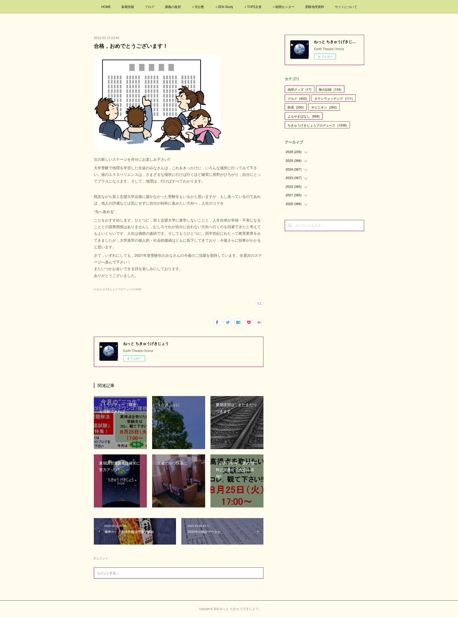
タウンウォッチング (333, 98)
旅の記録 (330, 89)
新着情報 (127, 6)
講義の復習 (173, 6)
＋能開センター (283, 6)
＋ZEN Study (224, 6)
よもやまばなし (304, 116)
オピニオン (324, 107)
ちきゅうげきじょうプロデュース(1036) (118, 289)
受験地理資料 (314, 6)
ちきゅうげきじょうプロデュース (317, 125)
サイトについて (346, 6)
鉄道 (296, 107)
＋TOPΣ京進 (253, 6)
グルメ (297, 98)
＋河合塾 (197, 6)
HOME (106, 6)
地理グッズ (299, 89)
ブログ (149, 6)
